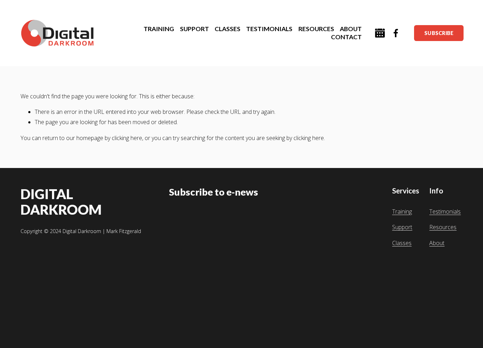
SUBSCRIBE (439, 33)
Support (402, 227)
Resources (442, 227)
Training (402, 211)
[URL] (380, 33)
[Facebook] (396, 33)
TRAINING (159, 29)
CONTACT (346, 37)
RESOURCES (316, 29)
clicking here (127, 138)
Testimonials (445, 211)
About (436, 243)
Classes (402, 243)
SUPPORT (194, 29)
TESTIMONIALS (269, 29)
